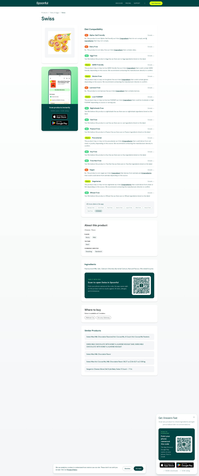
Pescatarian (97, 138)
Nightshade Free (97, 108)
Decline (127, 468)
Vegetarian (96, 181)
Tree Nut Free (95, 161)
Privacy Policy (72, 470)
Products (44, 13)
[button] (124, 38)
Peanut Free (95, 129)
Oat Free (93, 120)
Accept (138, 468)
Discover (119, 3)
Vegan (92, 170)
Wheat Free (95, 193)
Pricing (128, 3)
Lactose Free (95, 88)
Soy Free (93, 152)
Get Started (156, 3)
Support (137, 3)
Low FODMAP (97, 97)
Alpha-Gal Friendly (97, 35)
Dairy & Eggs (54, 13)
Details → (151, 35)
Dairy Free (94, 47)
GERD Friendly (98, 65)
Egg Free (93, 56)
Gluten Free (97, 76)
